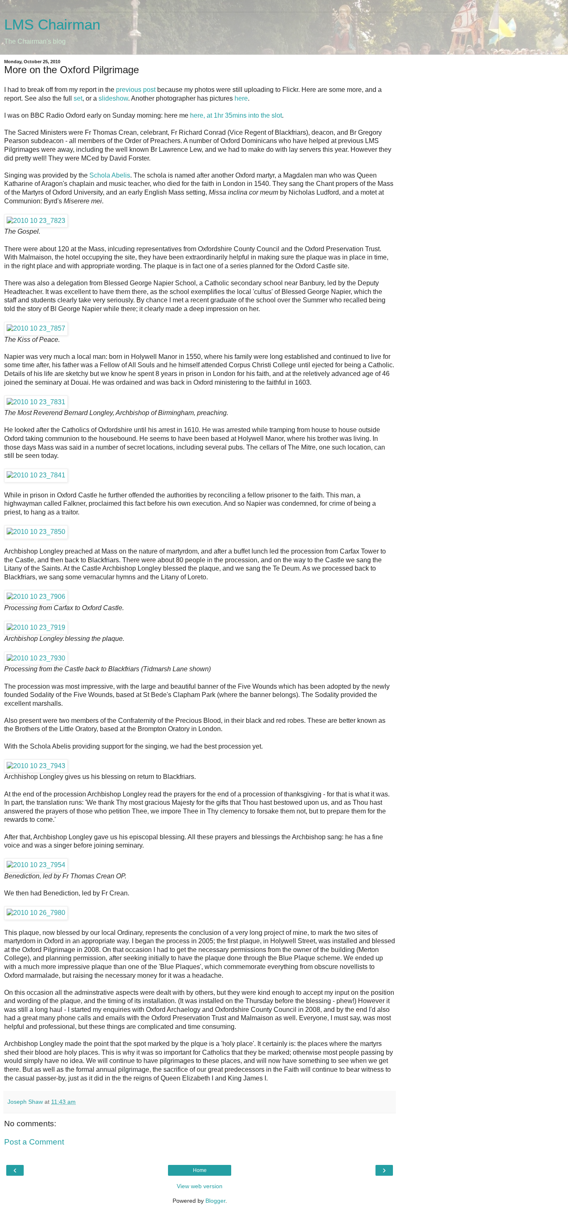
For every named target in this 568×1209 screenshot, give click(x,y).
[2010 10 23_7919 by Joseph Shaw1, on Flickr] (36, 627)
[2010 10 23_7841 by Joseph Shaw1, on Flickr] (36, 475)
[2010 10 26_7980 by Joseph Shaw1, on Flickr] (36, 912)
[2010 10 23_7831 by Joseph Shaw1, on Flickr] (36, 401)
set (78, 98)
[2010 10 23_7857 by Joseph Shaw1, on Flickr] (36, 328)
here (241, 98)
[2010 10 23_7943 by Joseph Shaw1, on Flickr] (36, 765)
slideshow (113, 98)
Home (200, 1170)
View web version (199, 1186)
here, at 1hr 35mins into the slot (236, 115)
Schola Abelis (109, 175)
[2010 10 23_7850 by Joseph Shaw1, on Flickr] (36, 531)
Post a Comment (34, 1141)
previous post (136, 89)
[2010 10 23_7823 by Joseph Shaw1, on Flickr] (36, 220)
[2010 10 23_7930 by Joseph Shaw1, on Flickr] (36, 658)
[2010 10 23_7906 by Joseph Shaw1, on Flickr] (36, 596)
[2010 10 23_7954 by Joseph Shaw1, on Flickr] (36, 864)
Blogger (215, 1200)
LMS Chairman (52, 24)
